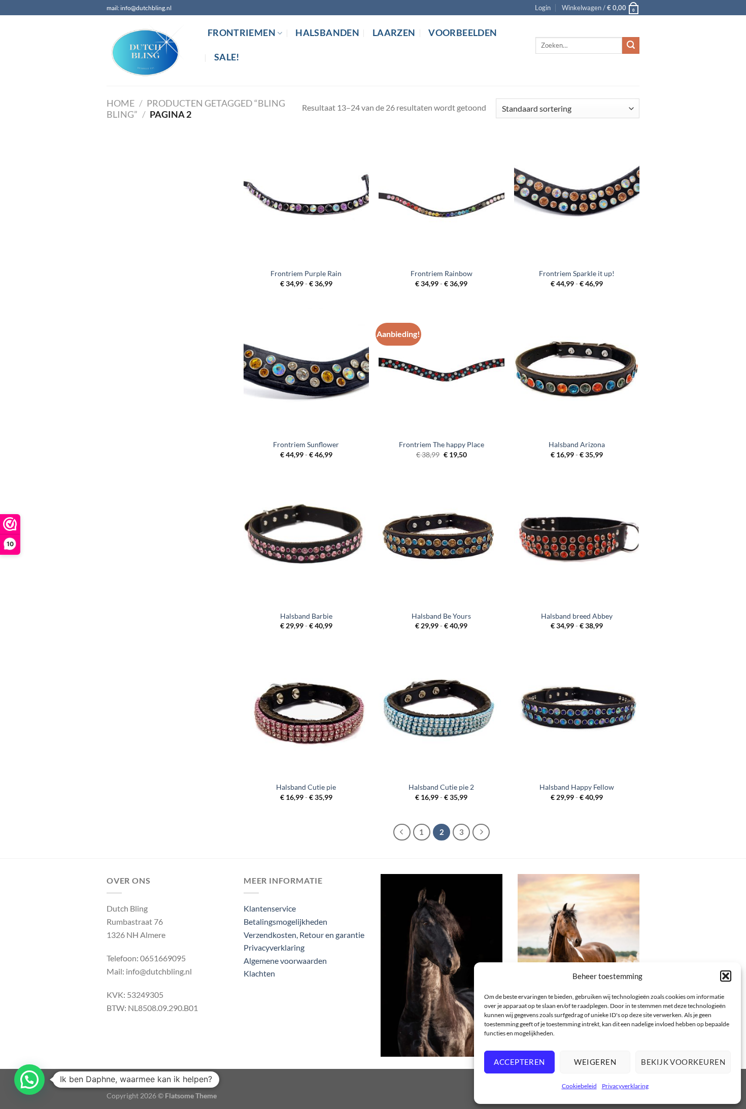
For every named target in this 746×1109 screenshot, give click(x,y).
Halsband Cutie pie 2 (441, 787)
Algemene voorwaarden (285, 960)
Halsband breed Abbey (577, 616)
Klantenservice (270, 908)
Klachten (259, 973)
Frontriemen (242, 32)
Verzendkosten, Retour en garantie (304, 934)
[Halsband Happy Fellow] (576, 712)
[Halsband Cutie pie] (306, 712)
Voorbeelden (462, 32)
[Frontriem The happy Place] (441, 370)
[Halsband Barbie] (306, 541)
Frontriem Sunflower (306, 444)
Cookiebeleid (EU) (138, 1080)
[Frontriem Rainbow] (441, 198)
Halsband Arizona (577, 444)
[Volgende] (481, 832)
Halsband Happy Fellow (576, 787)
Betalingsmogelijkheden (285, 921)
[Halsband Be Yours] (441, 541)
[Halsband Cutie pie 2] (441, 712)
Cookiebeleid (579, 1086)
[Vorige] (402, 832)
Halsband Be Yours (441, 616)
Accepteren (519, 1061)
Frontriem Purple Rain (306, 273)
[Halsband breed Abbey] (576, 541)
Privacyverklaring (625, 1086)
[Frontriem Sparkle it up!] (576, 198)
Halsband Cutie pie (306, 787)
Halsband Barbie (306, 616)
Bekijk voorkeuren (683, 1061)
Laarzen (393, 32)
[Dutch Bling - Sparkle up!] (149, 51)
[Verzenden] (630, 45)
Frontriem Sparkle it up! (577, 273)
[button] (726, 976)
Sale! (227, 57)
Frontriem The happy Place (441, 444)
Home (120, 103)
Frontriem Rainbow (441, 273)
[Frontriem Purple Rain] (306, 198)
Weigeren (595, 1061)
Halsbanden (327, 32)
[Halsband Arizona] (576, 370)
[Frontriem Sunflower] (306, 370)
